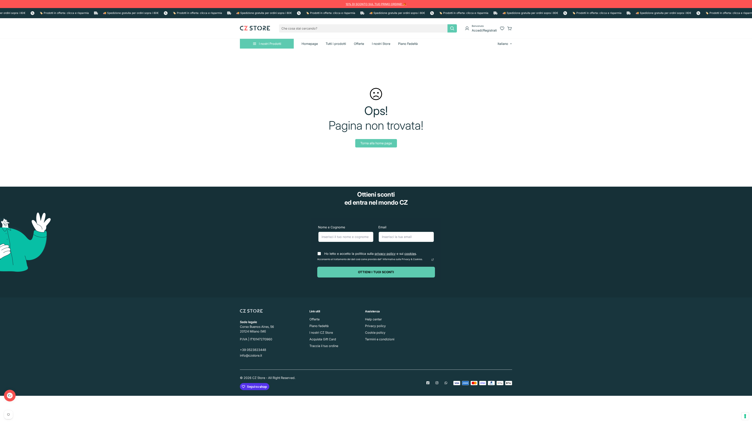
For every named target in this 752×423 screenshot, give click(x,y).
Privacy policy (375, 326)
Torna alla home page (376, 143)
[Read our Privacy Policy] (432, 259)
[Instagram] (436, 382)
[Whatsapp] (445, 382)
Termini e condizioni (379, 339)
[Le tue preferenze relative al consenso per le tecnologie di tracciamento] (745, 416)
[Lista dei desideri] (502, 28)
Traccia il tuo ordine (323, 346)
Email (382, 227)
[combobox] (368, 28)
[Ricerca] (452, 28)
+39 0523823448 (253, 350)
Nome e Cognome (331, 227)
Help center (373, 319)
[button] (509, 28)
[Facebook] (427, 382)
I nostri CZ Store (321, 332)
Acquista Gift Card (322, 339)
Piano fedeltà (319, 326)
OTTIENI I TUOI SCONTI (376, 272)
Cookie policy (375, 332)
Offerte (314, 319)
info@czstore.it (251, 355)
